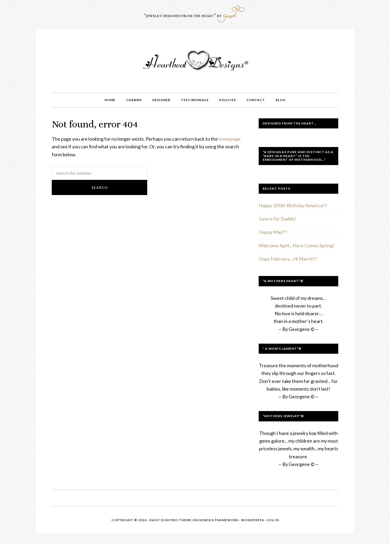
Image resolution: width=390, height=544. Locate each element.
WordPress (252, 520)
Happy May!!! (273, 232)
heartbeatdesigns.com (195, 60)
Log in (273, 520)
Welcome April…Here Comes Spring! (296, 245)
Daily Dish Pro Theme (170, 520)
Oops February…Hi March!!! (288, 259)
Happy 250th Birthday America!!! (293, 205)
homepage (230, 139)
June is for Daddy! (277, 219)
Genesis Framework (219, 520)
